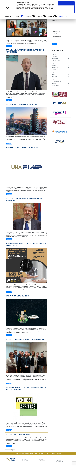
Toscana (55, 79)
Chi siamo (21, 453)
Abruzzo (55, 53)
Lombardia (55, 67)
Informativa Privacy (25, 462)
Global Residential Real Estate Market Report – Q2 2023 (21, 104)
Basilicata (55, 54)
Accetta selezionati (66, 7)
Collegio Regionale (56, 31)
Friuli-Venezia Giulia (57, 62)
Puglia (54, 74)
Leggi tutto (9, 45)
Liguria (54, 65)
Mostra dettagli (62, 16)
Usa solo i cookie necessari (66, 10)
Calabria (55, 56)
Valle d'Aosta (56, 85)
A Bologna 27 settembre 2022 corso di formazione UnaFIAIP (22, 148)
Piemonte (55, 72)
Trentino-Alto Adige (57, 81)
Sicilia (54, 78)
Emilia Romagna (56, 60)
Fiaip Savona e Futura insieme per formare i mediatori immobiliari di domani (26, 339)
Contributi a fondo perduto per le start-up (17, 296)
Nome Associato (55, 20)
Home (16, 453)
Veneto (54, 87)
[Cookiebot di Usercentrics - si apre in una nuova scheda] (7, 16)
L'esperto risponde (43, 453)
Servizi (27, 453)
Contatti (59, 453)
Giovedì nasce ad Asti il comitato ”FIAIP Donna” (18, 435)
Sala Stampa (52, 453)
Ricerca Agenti (33, 453)
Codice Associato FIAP (57, 25)
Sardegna (55, 76)
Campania (55, 58)
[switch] (33, 16)
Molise (54, 70)
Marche (54, 69)
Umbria (54, 83)
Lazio (54, 63)
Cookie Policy (24, 461)
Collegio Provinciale (56, 36)
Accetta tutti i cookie (66, 3)
